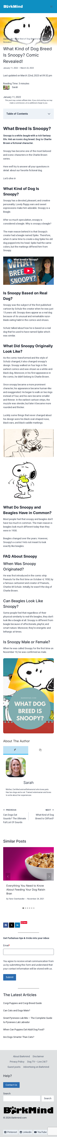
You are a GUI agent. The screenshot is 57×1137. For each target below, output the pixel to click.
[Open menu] (51, 6)
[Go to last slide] (8, 876)
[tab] (23, 908)
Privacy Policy (17, 1061)
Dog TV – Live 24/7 (37, 1061)
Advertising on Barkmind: (36, 1067)
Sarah (28, 782)
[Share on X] (11, 925)
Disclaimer (38, 1056)
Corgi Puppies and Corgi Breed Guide (22, 1003)
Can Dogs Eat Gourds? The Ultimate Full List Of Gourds (14, 816)
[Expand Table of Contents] (49, 113)
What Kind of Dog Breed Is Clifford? (44, 814)
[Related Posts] (41, 750)
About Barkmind (21, 1056)
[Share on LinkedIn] (17, 925)
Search (7, 1093)
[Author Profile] (15, 750)
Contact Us (11, 1084)
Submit (9, 977)
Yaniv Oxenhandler (17, 899)
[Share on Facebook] (5, 925)
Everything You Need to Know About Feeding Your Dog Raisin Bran (25, 889)
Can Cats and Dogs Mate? (16, 1010)
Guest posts (14, 1067)
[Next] (49, 876)
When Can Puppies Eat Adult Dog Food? (23, 1029)
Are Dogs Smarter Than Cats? (18, 1037)
